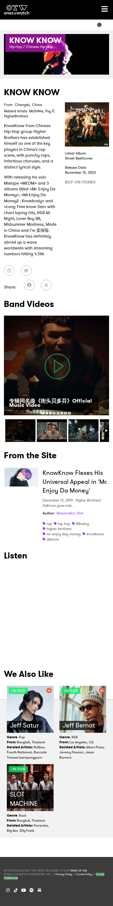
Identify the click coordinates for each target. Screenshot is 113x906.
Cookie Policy (84, 874)
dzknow (53, 539)
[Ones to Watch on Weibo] (26, 270)
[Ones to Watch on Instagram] (9, 270)
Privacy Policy (63, 874)
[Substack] (39, 890)
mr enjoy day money (64, 534)
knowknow (95, 534)
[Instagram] (8, 890)
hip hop (64, 523)
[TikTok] (16, 890)
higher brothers (59, 528)
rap (49, 523)
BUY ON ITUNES (80, 182)
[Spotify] (31, 890)
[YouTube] (24, 890)
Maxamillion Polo (70, 513)
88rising (82, 523)
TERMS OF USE (78, 871)
